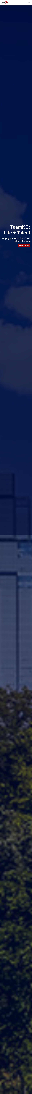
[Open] (29, 3)
